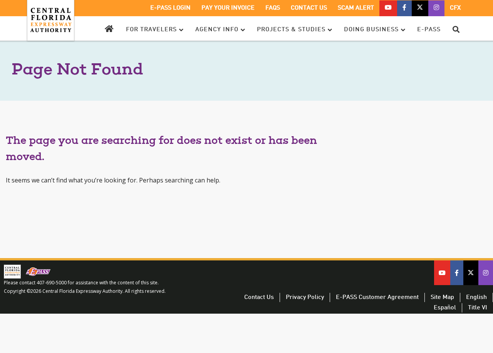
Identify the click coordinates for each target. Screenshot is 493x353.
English (476, 297)
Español (445, 308)
